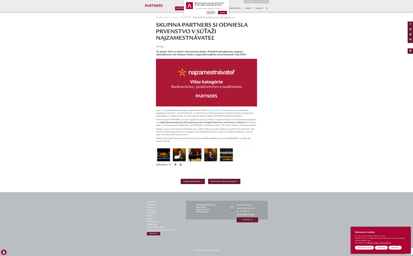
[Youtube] (410, 40)
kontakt (251, 214)
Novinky (248, 8)
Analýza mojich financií (191, 181)
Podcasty (150, 207)
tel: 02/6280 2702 (263, 1)
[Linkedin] (410, 35)
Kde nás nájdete (242, 214)
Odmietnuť (381, 247)
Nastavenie (395, 247)
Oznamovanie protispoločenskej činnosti (160, 230)
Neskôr (210, 12)
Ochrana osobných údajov (155, 227)
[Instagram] (410, 29)
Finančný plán (181, 8)
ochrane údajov (385, 243)
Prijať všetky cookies (364, 247)
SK (246, 1)
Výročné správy (152, 224)
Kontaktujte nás (247, 220)
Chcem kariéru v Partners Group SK (223, 181)
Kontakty (259, 8)
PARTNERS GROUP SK (163, 17)
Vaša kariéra (151, 210)
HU (253, 1)
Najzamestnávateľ (214, 110)
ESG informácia (152, 221)
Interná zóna (153, 233)
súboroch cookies (373, 243)
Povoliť (222, 12)
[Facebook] (410, 24)
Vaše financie (151, 204)
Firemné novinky (185, 17)
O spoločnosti (234, 8)
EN (249, 1)
